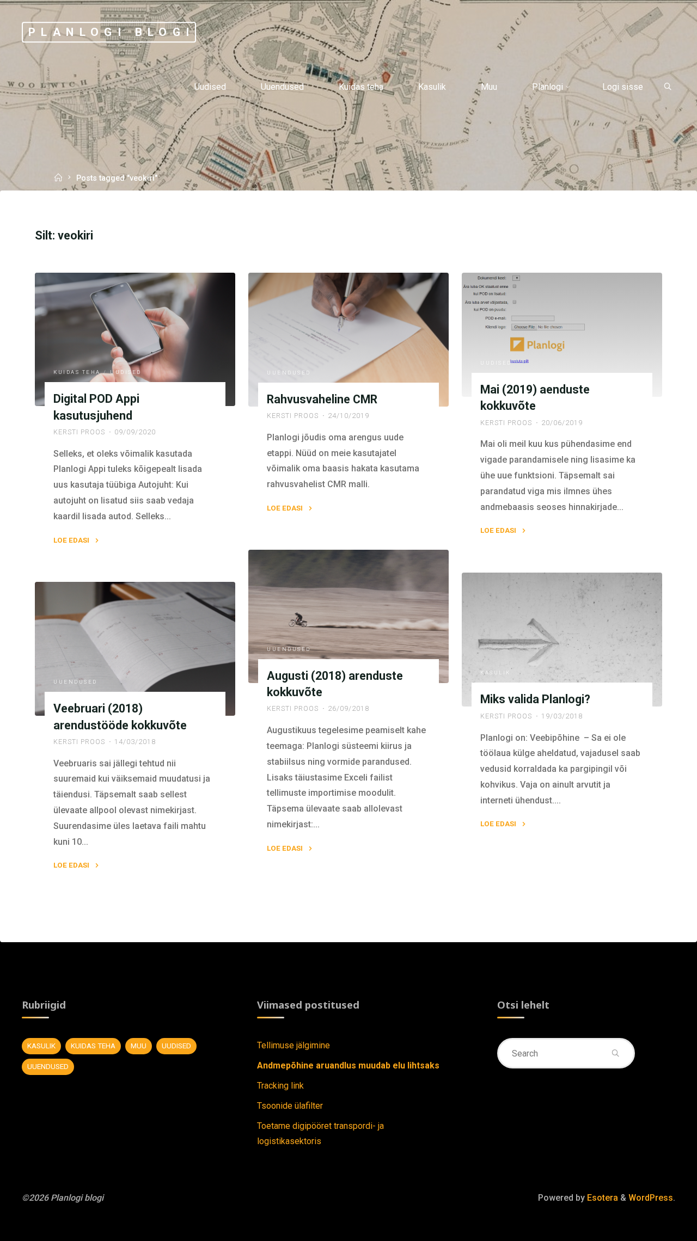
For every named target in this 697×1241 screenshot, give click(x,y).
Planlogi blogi (111, 32)
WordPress (650, 1198)
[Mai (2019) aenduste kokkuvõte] (562, 335)
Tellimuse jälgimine (293, 1045)
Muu (138, 1046)
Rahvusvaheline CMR (322, 399)
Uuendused (289, 372)
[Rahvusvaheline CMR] (348, 340)
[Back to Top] (654, 1226)
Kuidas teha (77, 372)
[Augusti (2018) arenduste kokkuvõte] (348, 616)
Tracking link (280, 1085)
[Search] (667, 87)
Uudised (126, 372)
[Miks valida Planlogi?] (562, 639)
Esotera (601, 1198)
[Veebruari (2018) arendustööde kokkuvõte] (135, 649)
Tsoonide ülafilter (290, 1106)
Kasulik (495, 672)
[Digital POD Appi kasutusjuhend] (135, 339)
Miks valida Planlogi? (535, 699)
